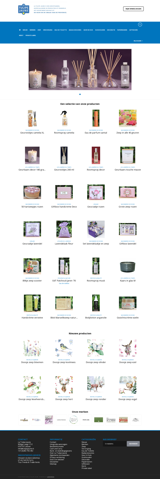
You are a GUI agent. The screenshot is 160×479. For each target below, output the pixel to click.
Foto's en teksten (57, 459)
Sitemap (53, 464)
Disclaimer (54, 462)
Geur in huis (88, 30)
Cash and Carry (56, 448)
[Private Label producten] (86, 419)
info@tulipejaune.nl (26, 448)
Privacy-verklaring (57, 457)
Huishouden (100, 30)
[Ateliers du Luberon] (24, 419)
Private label (31, 35)
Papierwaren (122, 30)
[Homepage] (20, 30)
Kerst (21, 35)
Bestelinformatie (57, 446)
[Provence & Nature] (98, 419)
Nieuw (25, 30)
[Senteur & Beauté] (135, 419)
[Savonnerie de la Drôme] (111, 419)
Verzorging (47, 30)
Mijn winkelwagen (133, 9)
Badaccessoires (75, 30)
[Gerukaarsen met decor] (80, 69)
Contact (53, 442)
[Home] (42, 11)
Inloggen (137, 41)
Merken (32, 30)
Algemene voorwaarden (59, 455)
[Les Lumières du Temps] (49, 419)
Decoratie (111, 30)
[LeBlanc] (36, 419)
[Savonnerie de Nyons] (123, 419)
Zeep (39, 30)
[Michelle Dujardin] (73, 419)
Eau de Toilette (61, 30)
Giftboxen (133, 30)
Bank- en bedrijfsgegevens (61, 451)
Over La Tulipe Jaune (58, 453)
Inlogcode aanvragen (58, 444)
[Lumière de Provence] (61, 419)
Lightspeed (50, 476)
